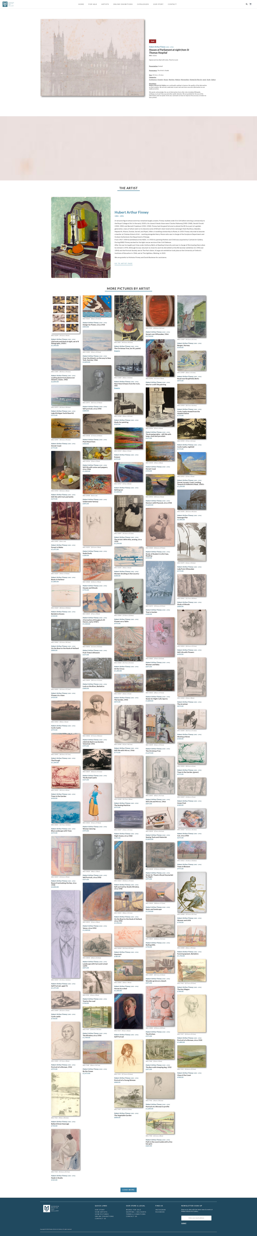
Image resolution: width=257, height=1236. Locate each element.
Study (208, 79)
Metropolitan (185, 79)
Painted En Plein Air (196, 79)
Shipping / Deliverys (136, 1212)
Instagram (160, 1210)
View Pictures (102, 1214)
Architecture (153, 79)
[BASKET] (250, 4)
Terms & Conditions (136, 1214)
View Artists (101, 1212)
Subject (213, 79)
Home (81, 4)
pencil (204, 79)
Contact (172, 4)
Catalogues (143, 4)
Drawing (160, 79)
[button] (246, 4)
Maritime (171, 79)
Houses (166, 79)
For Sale (92, 4)
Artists (105, 4)
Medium (177, 79)
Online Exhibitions (123, 4)
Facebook (160, 1212)
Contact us (100, 1218)
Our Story (158, 4)
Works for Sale (133, 1210)
